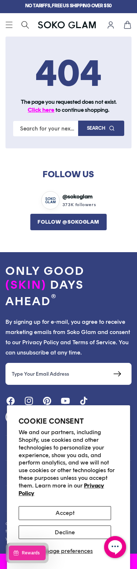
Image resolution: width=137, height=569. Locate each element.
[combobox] (45, 128)
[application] (115, 547)
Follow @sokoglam (68, 222)
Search (96, 128)
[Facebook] (10, 401)
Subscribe (117, 374)
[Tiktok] (84, 401)
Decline (65, 532)
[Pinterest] (47, 401)
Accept (65, 512)
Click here (41, 109)
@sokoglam (77, 196)
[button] (9, 25)
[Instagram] (29, 401)
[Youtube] (65, 401)
